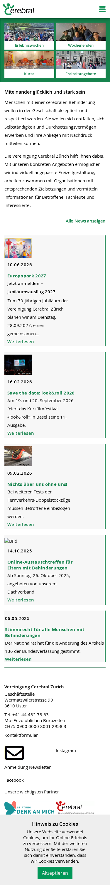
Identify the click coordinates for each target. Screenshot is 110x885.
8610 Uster (15, 706)
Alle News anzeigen (86, 221)
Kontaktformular (21, 735)
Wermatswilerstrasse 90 (28, 700)
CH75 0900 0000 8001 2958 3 (35, 726)
